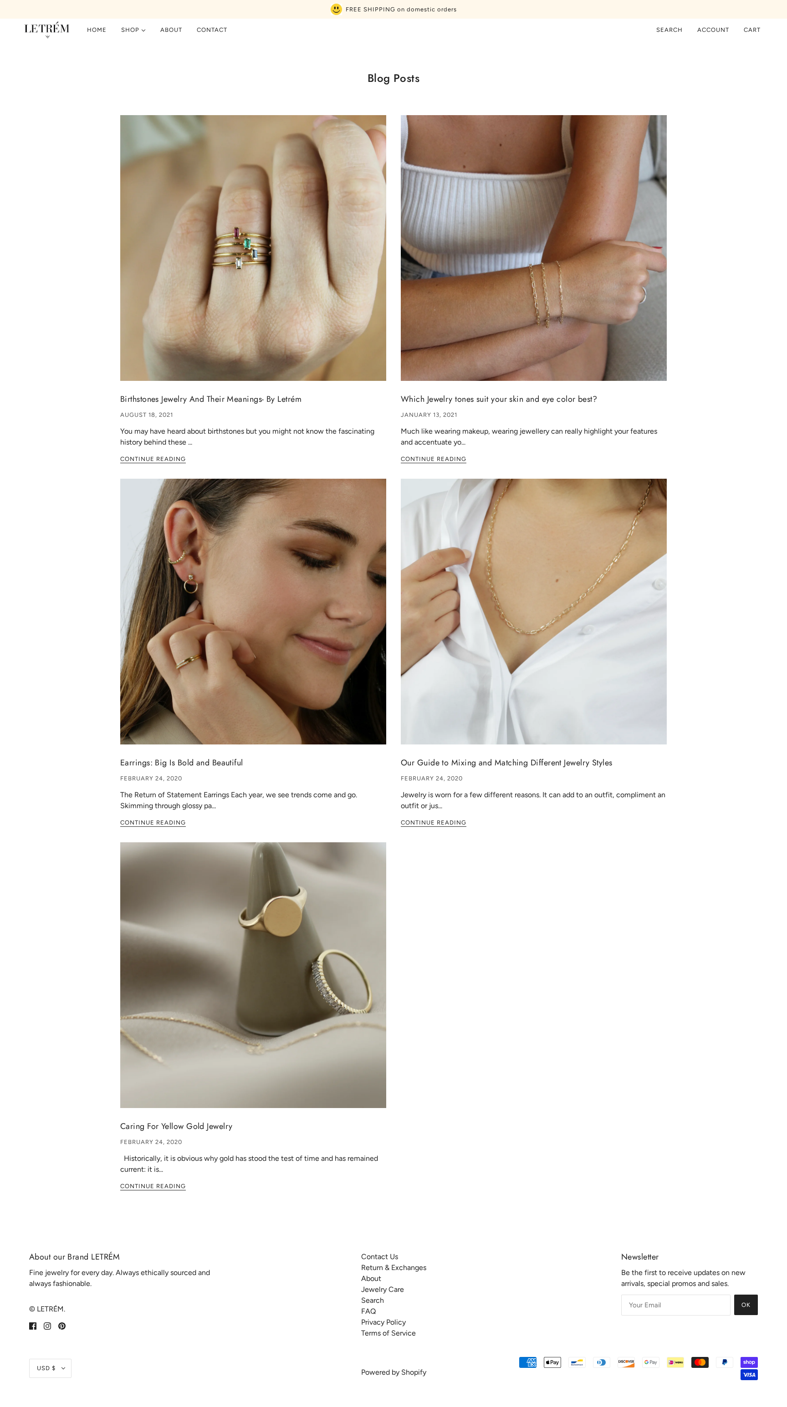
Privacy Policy (383, 1322)
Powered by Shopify (393, 1372)
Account (713, 29)
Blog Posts (394, 78)
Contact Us (379, 1256)
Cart (753, 29)
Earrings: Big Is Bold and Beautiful (181, 763)
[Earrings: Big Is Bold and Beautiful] (253, 619)
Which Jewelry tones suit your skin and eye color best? (499, 399)
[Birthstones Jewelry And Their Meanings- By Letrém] (253, 255)
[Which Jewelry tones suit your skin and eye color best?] (534, 255)
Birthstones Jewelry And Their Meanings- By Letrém (211, 399)
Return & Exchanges (393, 1267)
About (371, 1278)
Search (669, 29)
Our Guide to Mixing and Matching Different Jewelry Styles (507, 763)
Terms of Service (388, 1333)
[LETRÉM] (46, 30)
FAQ (368, 1311)
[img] (33, 1325)
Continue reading (153, 459)
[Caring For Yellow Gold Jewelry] (253, 982)
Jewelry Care (382, 1289)
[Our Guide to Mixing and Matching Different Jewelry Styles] (534, 619)
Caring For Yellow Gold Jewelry (176, 1126)
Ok (746, 1304)
